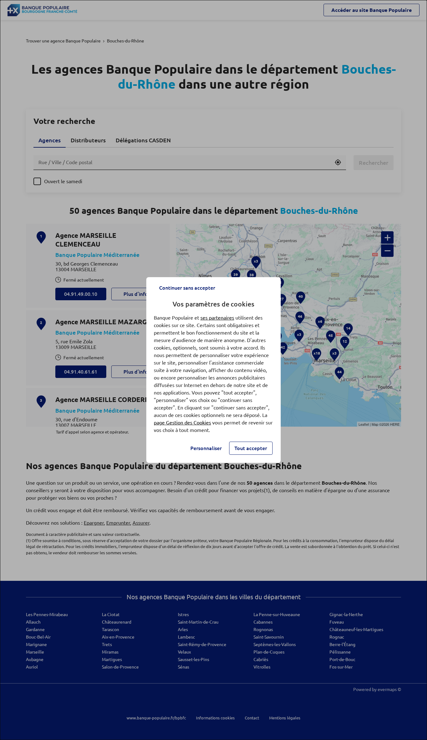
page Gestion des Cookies (182, 422)
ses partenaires (217, 318)
